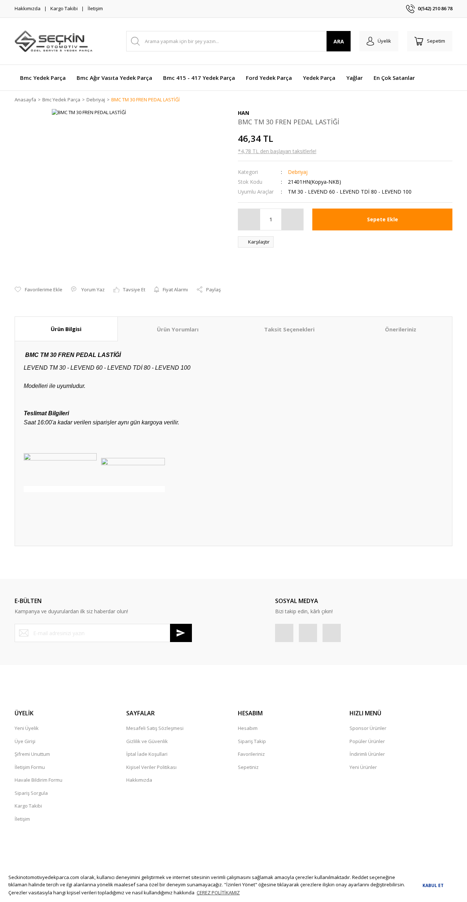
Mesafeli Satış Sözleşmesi (155, 728)
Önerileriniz (400, 329)
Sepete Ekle (382, 219)
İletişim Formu (30, 767)
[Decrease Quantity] (249, 219)
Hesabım (248, 728)
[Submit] (181, 633)
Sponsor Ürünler (368, 728)
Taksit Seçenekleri (289, 329)
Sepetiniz (248, 767)
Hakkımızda (27, 8)
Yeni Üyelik (27, 728)
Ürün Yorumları (177, 329)
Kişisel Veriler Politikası (151, 767)
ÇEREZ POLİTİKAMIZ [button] (218, 892)
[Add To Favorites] (38, 289)
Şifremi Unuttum (32, 754)
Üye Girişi (25, 741)
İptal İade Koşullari (146, 754)
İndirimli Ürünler (367, 754)
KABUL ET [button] (433, 885)
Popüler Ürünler (367, 741)
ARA (338, 41)
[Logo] (53, 41)
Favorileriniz (251, 754)
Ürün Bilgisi (66, 329)
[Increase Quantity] (292, 219)
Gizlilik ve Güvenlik (147, 741)
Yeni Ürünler (363, 767)
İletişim (95, 8)
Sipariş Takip (252, 741)
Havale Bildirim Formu (38, 780)
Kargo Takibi (64, 8)
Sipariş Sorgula (31, 793)
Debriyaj (298, 171)
